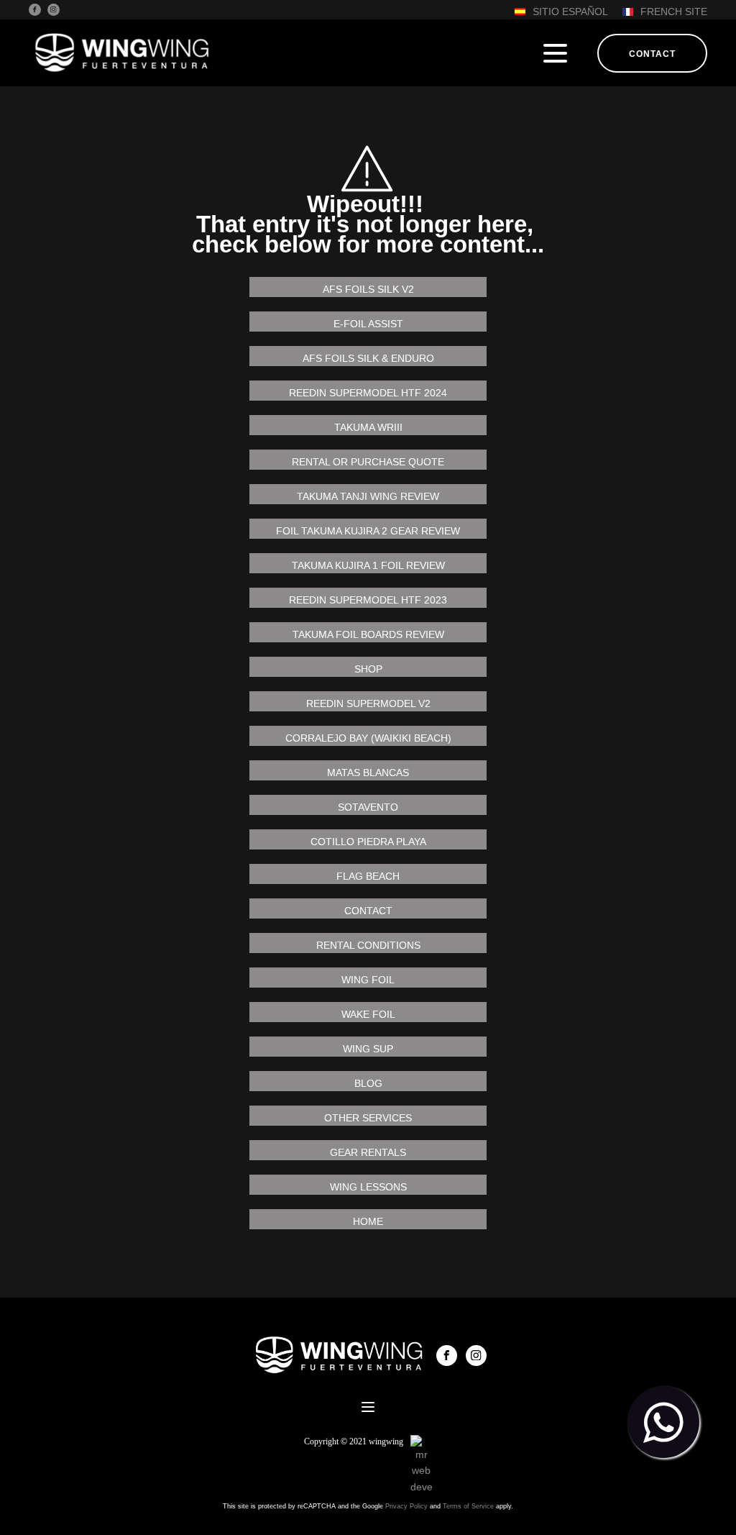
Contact (652, 54)
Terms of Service (468, 1506)
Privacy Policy (406, 1506)
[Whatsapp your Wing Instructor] (663, 1422)
